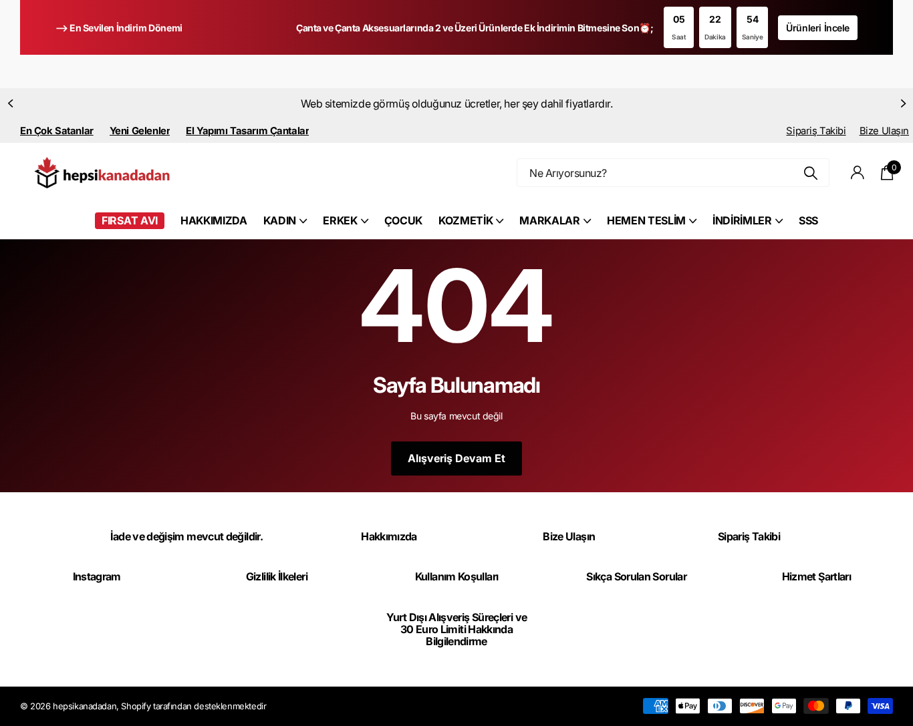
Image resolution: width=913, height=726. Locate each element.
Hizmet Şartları (816, 576)
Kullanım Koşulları (456, 576)
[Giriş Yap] (858, 173)
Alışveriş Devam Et (456, 458)
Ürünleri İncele (818, 27)
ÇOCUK (403, 220)
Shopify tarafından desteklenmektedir (193, 706)
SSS (808, 220)
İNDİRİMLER (742, 220)
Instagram (97, 576)
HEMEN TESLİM (646, 220)
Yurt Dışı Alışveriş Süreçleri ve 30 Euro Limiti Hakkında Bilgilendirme (456, 629)
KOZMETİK (465, 220)
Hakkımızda (389, 536)
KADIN (279, 220)
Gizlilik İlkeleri (276, 576)
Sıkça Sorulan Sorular (636, 576)
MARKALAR (549, 220)
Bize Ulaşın (884, 131)
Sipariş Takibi (815, 131)
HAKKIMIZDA (213, 220)
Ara (811, 172)
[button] (10, 103)
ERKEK (340, 220)
